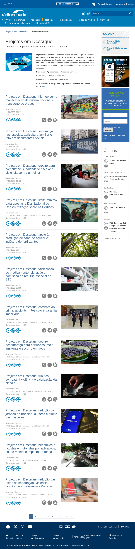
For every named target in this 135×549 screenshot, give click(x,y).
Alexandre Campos (13, 109)
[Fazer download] (18, 120)
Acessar (108, 130)
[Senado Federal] (67, 4)
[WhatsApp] (84, 13)
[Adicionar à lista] (13, 120)
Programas (19, 19)
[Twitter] (15, 527)
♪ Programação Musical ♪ (17, 23)
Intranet (9, 538)
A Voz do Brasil (110, 203)
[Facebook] (9, 527)
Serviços (104, 19)
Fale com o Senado (124, 4)
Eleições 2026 (43, 23)
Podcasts (35, 19)
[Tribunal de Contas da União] (73, 526)
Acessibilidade (105, 4)
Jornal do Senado (117, 207)
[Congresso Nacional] (67, 526)
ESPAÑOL (113, 527)
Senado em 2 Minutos (113, 172)
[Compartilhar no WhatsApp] (44, 120)
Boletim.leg (108, 188)
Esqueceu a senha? (111, 127)
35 (67, 516)
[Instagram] (88, 13)
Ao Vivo (6, 19)
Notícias (49, 19)
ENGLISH (102, 527)
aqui (43, 86)
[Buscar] (130, 13)
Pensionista (79, 537)
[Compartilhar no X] (55, 120)
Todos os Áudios (86, 19)
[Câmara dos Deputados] (61, 526)
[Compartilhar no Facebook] (49, 120)
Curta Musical (109, 157)
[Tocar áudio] (8, 120)
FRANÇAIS (124, 527)
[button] (94, 4)
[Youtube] (29, 527)
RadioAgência (66, 19)
